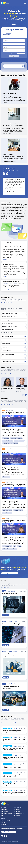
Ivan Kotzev (12, 591)
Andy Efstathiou (13, 621)
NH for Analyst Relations (6, 813)
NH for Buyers (4, 809)
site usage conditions (21, 53)
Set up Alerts (17, 815)
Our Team (3, 822)
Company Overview (5, 820)
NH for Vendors (4, 811)
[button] (14, 313)
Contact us (3, 824)
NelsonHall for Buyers (8, 245)
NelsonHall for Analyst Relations (10, 283)
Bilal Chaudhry (12, 683)
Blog (2, 815)
